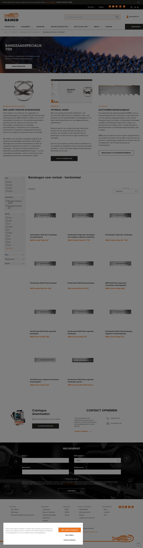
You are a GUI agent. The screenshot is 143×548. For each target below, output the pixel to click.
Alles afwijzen (69, 535)
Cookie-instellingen (70, 540)
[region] (43, 533)
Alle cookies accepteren (69, 530)
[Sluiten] (80, 525)
